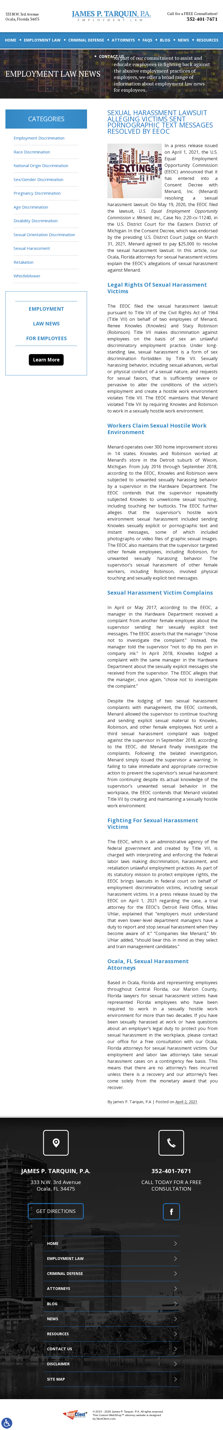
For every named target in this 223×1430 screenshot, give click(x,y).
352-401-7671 (192, 16)
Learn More (46, 360)
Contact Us (111, 56)
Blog (165, 40)
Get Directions (56, 1211)
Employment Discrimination (39, 138)
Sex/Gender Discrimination (38, 179)
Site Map (56, 1379)
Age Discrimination (31, 207)
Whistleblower (27, 275)
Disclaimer (58, 1363)
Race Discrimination (32, 152)
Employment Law (42, 40)
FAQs (147, 40)
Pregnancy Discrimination (37, 193)
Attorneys (123, 40)
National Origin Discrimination (41, 165)
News (183, 40)
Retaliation (23, 262)
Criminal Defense (86, 40)
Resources (207, 40)
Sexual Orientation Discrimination (44, 234)
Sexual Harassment (32, 248)
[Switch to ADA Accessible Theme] (6, 1423)
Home (10, 40)
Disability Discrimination (36, 220)
